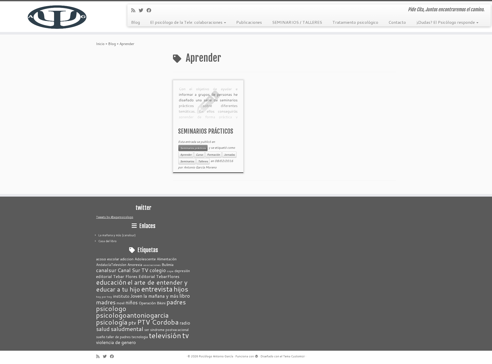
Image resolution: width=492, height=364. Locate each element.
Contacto (397, 22)
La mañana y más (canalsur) (117, 235)
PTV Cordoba (158, 322)
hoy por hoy (104, 296)
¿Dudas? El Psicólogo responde (446, 22)
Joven (136, 296)
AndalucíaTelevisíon (111, 264)
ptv (132, 322)
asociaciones (152, 265)
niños (132, 302)
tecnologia (140, 337)
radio (185, 323)
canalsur (106, 270)
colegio (157, 270)
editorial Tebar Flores (116, 276)
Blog (135, 22)
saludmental (127, 329)
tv (185, 335)
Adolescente (145, 259)
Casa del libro (107, 241)
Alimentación (167, 259)
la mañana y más (161, 296)
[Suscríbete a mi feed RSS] (135, 10)
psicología (111, 322)
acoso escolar (107, 259)
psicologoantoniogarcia (132, 315)
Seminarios (187, 161)
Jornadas (229, 154)
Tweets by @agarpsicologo (114, 217)
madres (106, 302)
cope (170, 271)
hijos (181, 289)
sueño (100, 337)
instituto (121, 296)
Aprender (186, 154)
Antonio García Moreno (200, 167)
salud (103, 329)
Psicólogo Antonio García (216, 356)
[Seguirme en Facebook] (151, 10)
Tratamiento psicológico (355, 22)
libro (184, 295)
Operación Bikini (152, 303)
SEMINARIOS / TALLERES (297, 22)
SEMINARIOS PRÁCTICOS (205, 131)
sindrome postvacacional (169, 329)
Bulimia (167, 264)
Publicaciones (249, 22)
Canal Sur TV (132, 270)
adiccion (127, 259)
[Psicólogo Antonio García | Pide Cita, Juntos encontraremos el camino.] (57, 16)
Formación (213, 154)
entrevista (157, 289)
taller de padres (118, 337)
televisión (165, 335)
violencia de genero (116, 342)
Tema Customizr (294, 356)
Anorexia (134, 264)
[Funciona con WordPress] (256, 355)
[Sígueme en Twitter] (143, 10)
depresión (182, 271)
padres (176, 301)
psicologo (111, 308)
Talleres (203, 161)
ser (146, 329)
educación (111, 282)
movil (121, 303)
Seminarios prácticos (193, 148)
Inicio (100, 43)
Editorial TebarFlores (158, 276)
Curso (199, 154)
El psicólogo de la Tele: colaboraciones (186, 22)
